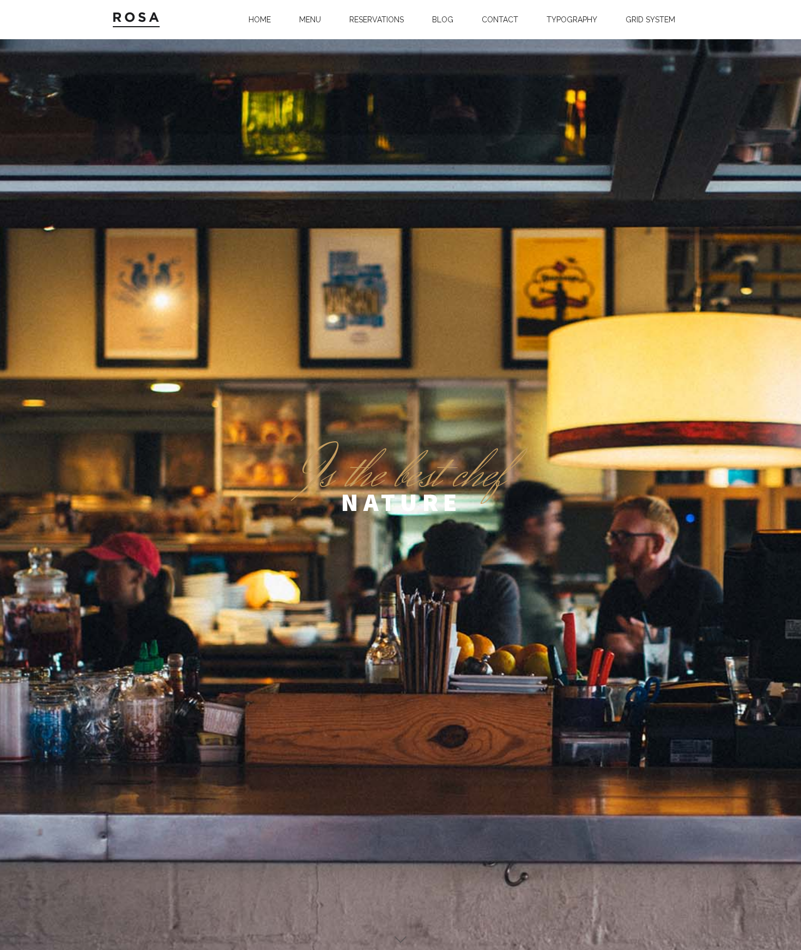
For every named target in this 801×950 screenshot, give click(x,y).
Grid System (650, 19)
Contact (500, 19)
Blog (442, 19)
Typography (572, 19)
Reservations (376, 19)
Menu (310, 19)
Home (259, 19)
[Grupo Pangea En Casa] (140, 19)
